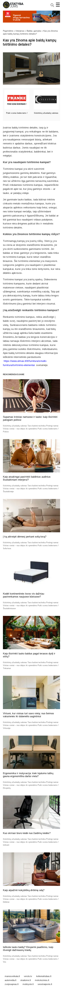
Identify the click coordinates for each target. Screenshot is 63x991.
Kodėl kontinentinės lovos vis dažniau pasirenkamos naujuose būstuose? (23, 595)
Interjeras (20, 31)
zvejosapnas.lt (11, 984)
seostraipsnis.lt (45, 984)
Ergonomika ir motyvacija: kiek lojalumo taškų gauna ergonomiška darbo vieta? (28, 775)
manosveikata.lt (12, 976)
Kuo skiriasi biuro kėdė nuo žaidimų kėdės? (27, 833)
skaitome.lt (25, 980)
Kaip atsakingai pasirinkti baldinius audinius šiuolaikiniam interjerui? (27, 478)
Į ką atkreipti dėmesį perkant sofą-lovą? (24, 536)
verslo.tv (28, 976)
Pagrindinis (8, 31)
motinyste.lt (28, 984)
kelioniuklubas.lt (43, 976)
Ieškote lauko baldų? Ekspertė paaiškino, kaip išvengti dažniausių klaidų (28, 948)
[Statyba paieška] (52, 6)
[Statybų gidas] (13, 7)
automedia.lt (10, 980)
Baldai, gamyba (34, 31)
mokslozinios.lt (42, 980)
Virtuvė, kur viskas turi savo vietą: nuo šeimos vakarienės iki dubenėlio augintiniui (28, 715)
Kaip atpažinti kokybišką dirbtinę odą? (23, 890)
